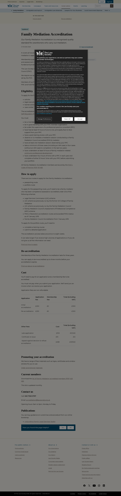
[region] (61, 87)
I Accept (79, 119)
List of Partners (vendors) (44, 113)
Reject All (67, 119)
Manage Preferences (44, 119)
